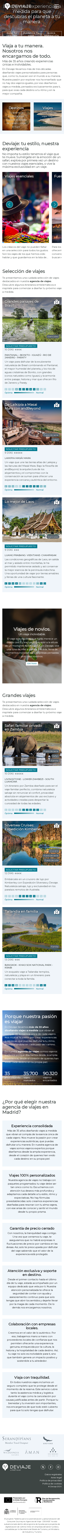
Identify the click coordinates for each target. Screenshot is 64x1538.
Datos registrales (53, 1474)
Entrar (32, 663)
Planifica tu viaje (31, 34)
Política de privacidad (51, 1480)
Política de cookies (52, 1483)
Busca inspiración (51, 34)
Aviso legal (56, 1477)
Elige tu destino (12, 34)
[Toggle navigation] (56, 6)
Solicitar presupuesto (21, 346)
